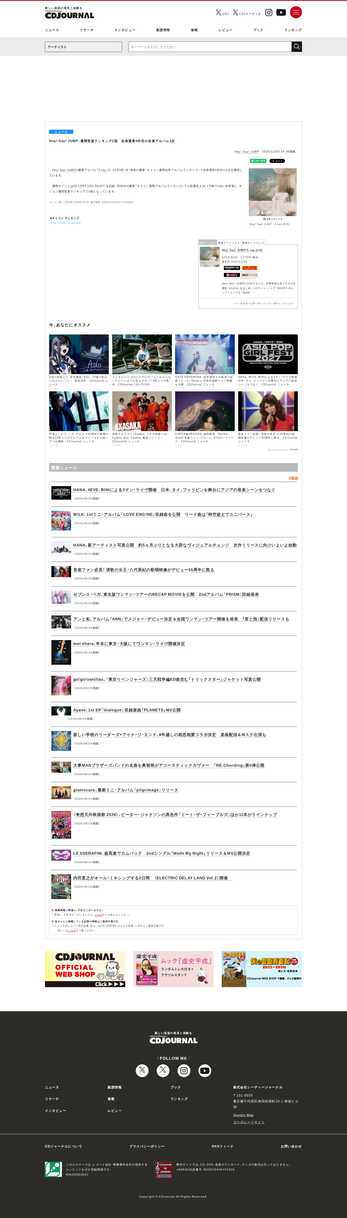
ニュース (52, 29)
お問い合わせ (291, 1146)
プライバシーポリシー (147, 1146)
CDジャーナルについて (63, 1146)
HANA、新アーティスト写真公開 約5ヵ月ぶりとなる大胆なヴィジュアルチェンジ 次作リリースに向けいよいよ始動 (185, 545)
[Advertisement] (173, 91)
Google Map (243, 1114)
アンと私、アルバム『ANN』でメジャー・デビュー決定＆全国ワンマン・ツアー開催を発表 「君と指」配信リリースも (181, 619)
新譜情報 (163, 29)
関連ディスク (208, 242)
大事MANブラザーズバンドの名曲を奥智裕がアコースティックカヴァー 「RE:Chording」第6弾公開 (168, 765)
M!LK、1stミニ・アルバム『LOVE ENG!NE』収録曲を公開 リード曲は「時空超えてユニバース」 (163, 514)
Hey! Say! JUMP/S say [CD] (242, 250)
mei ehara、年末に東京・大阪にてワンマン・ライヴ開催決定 (129, 643)
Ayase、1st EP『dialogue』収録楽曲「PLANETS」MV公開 (127, 710)
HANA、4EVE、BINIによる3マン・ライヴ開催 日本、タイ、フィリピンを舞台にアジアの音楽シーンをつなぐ (174, 489)
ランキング (293, 29)
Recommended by (278, 449)
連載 (194, 29)
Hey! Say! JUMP (247, 151)
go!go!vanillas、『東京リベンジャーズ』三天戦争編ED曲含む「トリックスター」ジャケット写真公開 (167, 679)
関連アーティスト (229, 242)
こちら (98, 914)
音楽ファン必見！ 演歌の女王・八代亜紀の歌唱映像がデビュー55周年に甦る (143, 569)
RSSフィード (223, 1146)
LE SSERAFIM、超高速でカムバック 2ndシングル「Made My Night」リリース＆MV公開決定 (161, 853)
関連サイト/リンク (253, 242)
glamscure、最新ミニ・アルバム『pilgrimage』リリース (125, 790)
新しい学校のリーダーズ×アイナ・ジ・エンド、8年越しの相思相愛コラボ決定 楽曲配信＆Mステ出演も (169, 734)
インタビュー (125, 29)
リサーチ (87, 29)
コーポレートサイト (249, 1122)
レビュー (225, 29)
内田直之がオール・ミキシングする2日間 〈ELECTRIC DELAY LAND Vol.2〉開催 (152, 878)
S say (102, 170)
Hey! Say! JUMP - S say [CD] (269, 224)
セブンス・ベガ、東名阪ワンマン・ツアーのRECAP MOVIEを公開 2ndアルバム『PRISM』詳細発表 (166, 594)
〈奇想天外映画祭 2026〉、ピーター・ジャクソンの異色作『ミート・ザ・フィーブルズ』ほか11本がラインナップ (175, 814)
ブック (258, 29)
